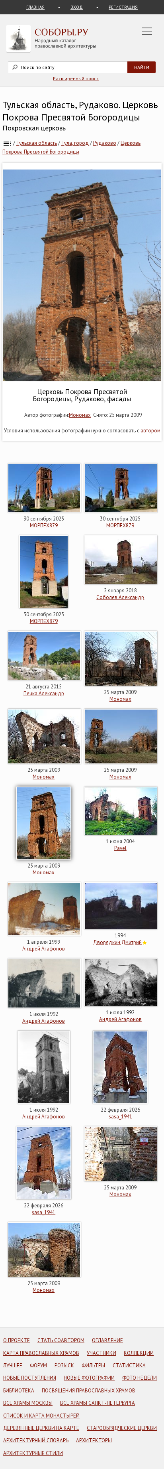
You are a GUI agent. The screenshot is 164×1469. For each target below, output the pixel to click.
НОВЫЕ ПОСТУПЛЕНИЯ (29, 1377)
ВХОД (76, 7)
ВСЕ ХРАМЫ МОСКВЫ (28, 1403)
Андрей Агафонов (43, 948)
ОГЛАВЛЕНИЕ (107, 1340)
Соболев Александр (120, 597)
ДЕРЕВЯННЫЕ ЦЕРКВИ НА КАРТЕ (41, 1428)
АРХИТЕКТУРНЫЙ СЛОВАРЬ (35, 1440)
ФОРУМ (38, 1365)
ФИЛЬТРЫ (93, 1365)
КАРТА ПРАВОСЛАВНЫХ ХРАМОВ (41, 1353)
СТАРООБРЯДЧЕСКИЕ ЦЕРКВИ (122, 1428)
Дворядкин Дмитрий (117, 942)
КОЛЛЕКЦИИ (139, 1353)
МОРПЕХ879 (44, 525)
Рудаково (104, 143)
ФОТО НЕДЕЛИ (139, 1377)
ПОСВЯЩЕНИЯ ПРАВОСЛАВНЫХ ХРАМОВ (88, 1390)
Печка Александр (43, 693)
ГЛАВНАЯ (35, 7)
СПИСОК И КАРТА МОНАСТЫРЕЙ (41, 1415)
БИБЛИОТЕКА (18, 1390)
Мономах (80, 415)
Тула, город (75, 143)
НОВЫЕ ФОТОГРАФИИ (89, 1377)
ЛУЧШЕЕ (12, 1365)
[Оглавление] (7, 143)
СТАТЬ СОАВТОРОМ (60, 1340)
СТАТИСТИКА (129, 1365)
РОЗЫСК (64, 1365)
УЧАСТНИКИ (101, 1353)
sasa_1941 (120, 1116)
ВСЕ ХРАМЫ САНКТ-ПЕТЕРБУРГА (97, 1403)
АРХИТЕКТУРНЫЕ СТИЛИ (33, 1453)
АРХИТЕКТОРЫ (94, 1440)
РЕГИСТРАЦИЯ (123, 7)
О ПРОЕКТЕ (16, 1340)
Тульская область (36, 143)
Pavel (120, 848)
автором (150, 430)
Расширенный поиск (76, 78)
